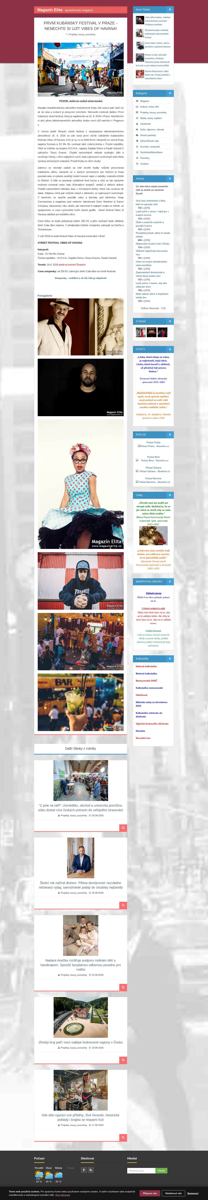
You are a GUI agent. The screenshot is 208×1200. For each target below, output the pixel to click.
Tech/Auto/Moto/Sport (151, 152)
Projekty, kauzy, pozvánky (82, 34)
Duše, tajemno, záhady (152, 129)
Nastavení (192, 1193)
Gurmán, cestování (150, 146)
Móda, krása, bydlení (151, 118)
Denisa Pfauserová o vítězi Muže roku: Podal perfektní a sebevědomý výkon (157, 75)
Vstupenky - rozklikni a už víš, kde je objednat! (81, 278)
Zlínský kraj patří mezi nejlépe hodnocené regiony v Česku (81, 1042)
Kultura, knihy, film (149, 106)
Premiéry (145, 158)
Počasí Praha (153, 442)
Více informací (62, 1195)
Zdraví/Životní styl (149, 141)
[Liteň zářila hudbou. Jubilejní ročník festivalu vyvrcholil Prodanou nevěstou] (141, 332)
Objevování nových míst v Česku (152, 243)
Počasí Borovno (153, 478)
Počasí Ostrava (153, 467)
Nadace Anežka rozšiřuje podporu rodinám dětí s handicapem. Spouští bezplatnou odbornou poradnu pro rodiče (80, 965)
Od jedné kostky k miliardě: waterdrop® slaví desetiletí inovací (157, 34)
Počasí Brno (153, 457)
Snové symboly (148, 135)
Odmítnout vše (173, 1193)
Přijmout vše (150, 1193)
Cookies (144, 163)
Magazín (144, 101)
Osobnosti (145, 123)
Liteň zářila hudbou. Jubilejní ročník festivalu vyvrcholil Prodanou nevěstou (157, 21)
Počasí (70, 1168)
